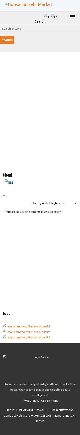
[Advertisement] (40, 115)
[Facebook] (61, 16)
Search (7, 40)
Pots (5, 195)
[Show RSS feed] (40, 182)
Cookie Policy (49, 400)
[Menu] (72, 16)
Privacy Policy (30, 400)
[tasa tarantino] (40, 326)
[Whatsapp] (65, 16)
